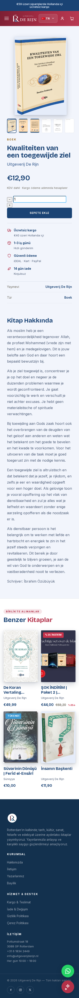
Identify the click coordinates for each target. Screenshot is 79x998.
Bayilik (11, 883)
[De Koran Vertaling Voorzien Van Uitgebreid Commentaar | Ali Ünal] (21, 656)
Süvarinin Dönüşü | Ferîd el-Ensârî (20, 771)
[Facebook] (10, 990)
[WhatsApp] (67, 971)
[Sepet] (72, 18)
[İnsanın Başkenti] (58, 737)
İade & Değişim (17, 909)
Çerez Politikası (18, 923)
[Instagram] (20, 990)
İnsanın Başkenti (56, 768)
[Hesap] (62, 18)
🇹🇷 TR (45, 18)
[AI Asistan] (67, 986)
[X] (30, 990)
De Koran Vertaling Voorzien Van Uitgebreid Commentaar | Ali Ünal (20, 690)
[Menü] (6, 18)
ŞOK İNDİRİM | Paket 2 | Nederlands (54, 690)
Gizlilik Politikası (18, 916)
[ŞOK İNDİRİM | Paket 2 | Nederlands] (58, 656)
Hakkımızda (15, 862)
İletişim (11, 869)
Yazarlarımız (15, 876)
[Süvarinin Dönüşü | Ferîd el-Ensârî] (21, 737)
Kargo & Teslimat (19, 902)
